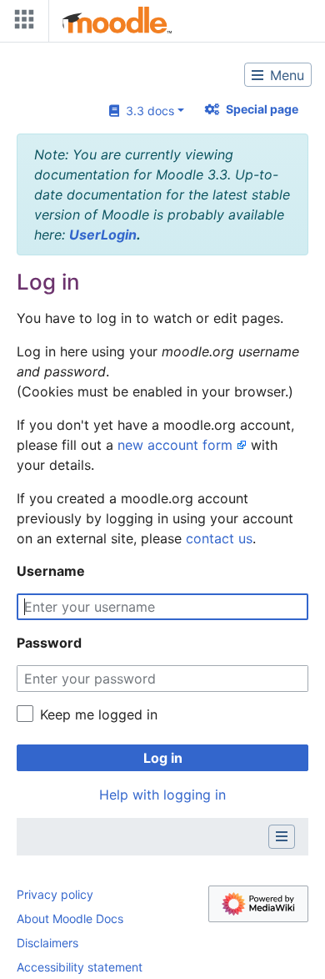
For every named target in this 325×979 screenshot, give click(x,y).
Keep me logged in (99, 714)
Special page (262, 109)
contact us (219, 538)
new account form (175, 445)
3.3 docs (146, 110)
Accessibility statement (79, 967)
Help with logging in (162, 794)
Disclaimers (47, 943)
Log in (162, 757)
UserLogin (103, 234)
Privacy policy (55, 894)
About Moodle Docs (70, 918)
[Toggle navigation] (21, 23)
